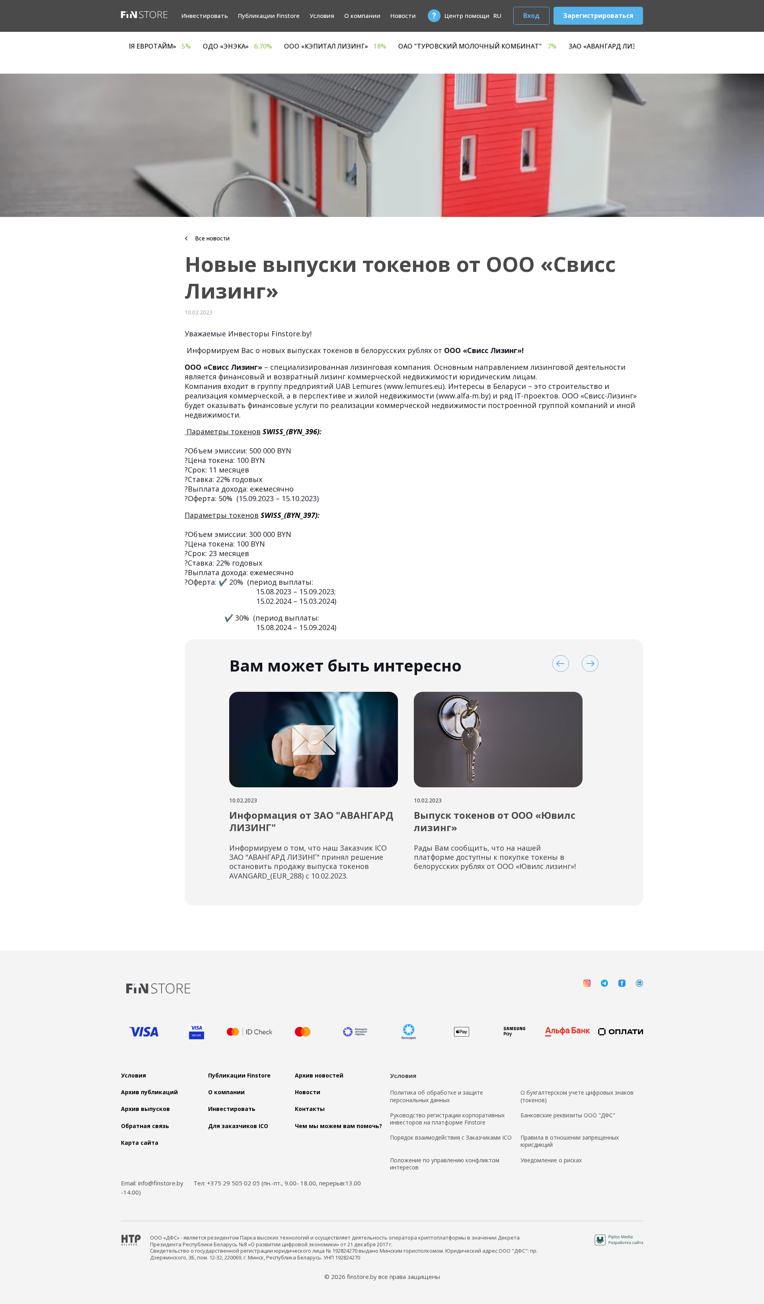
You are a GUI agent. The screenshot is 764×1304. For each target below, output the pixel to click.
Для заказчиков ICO (238, 1126)
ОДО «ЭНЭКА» (322, 46)
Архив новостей (319, 1075)
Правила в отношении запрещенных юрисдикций (569, 1141)
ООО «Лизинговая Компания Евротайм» (194, 46)
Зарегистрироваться (598, 15)
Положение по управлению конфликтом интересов (444, 1164)
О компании (362, 16)
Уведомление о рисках (551, 1160)
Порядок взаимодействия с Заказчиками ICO (451, 1137)
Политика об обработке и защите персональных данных (436, 1096)
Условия (322, 16)
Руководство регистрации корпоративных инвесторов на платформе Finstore (447, 1119)
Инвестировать (204, 16)
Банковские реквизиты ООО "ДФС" (567, 1115)
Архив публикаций (149, 1092)
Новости (403, 16)
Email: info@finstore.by (152, 1183)
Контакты (310, 1109)
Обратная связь (145, 1126)
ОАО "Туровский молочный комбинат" (562, 46)
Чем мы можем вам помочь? (338, 1126)
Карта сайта (139, 1142)
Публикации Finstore (269, 16)
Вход (531, 15)
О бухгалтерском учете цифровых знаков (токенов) (576, 1096)
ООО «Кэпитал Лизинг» (419, 46)
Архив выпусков (145, 1109)
